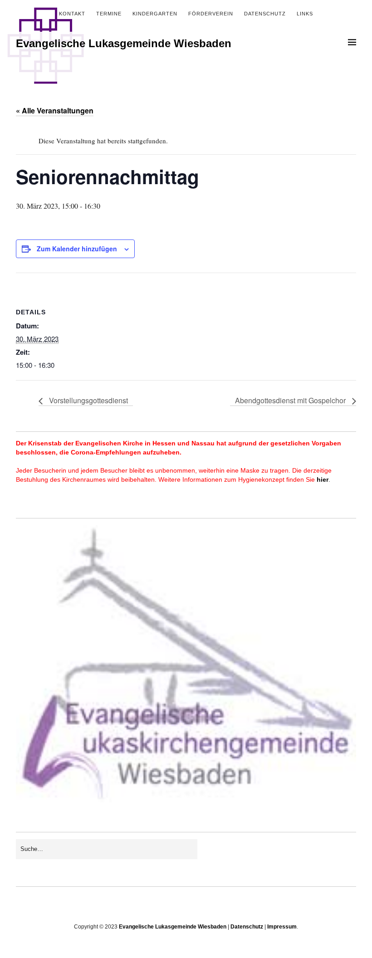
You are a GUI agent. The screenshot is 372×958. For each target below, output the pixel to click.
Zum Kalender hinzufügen (77, 248)
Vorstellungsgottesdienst (87, 400)
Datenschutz (265, 13)
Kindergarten (154, 13)
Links (305, 13)
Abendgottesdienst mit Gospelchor (291, 400)
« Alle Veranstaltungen (54, 110)
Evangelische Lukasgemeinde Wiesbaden (123, 43)
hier (322, 479)
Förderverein (210, 13)
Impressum (282, 927)
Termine (109, 13)
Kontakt (72, 13)
